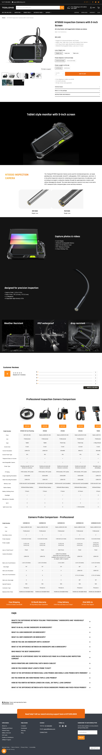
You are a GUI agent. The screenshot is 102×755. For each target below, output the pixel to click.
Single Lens (59, 53)
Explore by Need (38, 12)
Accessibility (32, 747)
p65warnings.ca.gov (7, 703)
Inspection (18, 12)
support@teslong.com (19, 2)
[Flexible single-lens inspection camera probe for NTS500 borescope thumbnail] (18, 76)
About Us (4, 726)
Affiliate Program (6, 739)
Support (48, 12)
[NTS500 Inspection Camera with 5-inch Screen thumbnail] (7, 82)
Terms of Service (15, 747)
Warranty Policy (5, 747)
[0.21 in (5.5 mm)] (71, 62)
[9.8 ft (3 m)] (67, 69)
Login (93, 7)
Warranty (92, 12)
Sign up (81, 737)
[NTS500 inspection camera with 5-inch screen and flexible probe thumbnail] (5, 76)
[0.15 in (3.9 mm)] (60, 62)
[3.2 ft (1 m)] (59, 69)
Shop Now (27, 426)
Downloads (84, 12)
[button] (77, 87)
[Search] (62, 7)
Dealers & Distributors (8, 737)
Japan (94, 748)
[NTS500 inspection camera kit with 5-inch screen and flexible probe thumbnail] (32, 76)
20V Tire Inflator (6, 12)
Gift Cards (4, 735)
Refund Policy (5, 730)
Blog (99, 12)
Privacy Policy (24, 747)
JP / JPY (86, 2)
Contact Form (43, 732)
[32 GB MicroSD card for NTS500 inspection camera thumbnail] (25, 76)
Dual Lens (67, 53)
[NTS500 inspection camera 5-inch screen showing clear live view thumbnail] (12, 76)
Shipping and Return (7, 728)
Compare (76, 12)
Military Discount (6, 732)
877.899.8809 (6, 2)
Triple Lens (75, 53)
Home (3, 17)
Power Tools (27, 12)
